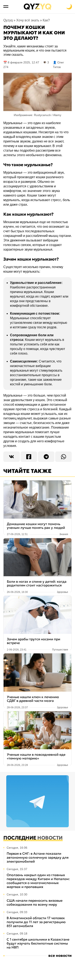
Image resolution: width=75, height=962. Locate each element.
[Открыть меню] (6, 6)
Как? (46, 20)
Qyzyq (8, 20)
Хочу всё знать (27, 20)
